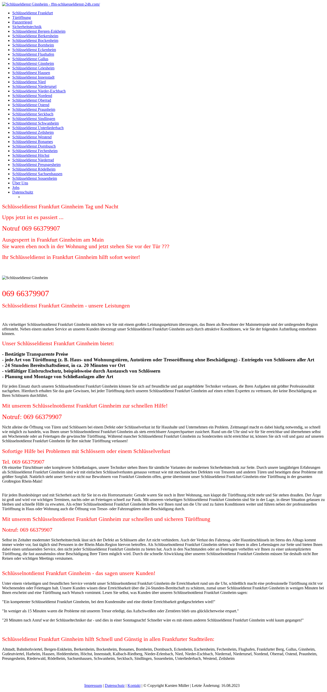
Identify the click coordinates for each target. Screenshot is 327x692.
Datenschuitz (22, 192)
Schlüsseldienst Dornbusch (34, 146)
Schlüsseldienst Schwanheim (35, 123)
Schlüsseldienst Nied (29, 82)
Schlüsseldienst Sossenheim (34, 178)
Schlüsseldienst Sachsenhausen (37, 174)
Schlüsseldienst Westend (32, 137)
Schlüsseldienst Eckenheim (34, 49)
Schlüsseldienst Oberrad (31, 100)
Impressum (93, 685)
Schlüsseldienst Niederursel (34, 86)
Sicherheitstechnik (27, 27)
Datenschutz (115, 685)
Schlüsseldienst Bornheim (33, 45)
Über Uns (20, 183)
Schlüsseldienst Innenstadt (33, 77)
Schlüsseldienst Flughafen (33, 54)
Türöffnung (21, 17)
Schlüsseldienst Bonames (32, 141)
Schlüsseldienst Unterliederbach (38, 128)
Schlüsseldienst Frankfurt (32, 13)
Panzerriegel (22, 22)
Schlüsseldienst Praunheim (33, 109)
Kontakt (134, 685)
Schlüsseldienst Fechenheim (34, 151)
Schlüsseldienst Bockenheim (35, 40)
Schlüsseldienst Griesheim (33, 68)
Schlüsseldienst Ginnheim (33, 63)
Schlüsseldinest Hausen (31, 72)
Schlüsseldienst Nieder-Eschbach (39, 91)
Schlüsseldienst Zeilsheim (33, 132)
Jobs (15, 187)
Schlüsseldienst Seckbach (32, 114)
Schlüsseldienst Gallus (30, 59)
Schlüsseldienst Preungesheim (36, 164)
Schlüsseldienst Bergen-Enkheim (38, 31)
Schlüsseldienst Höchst (30, 155)
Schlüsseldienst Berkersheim (35, 36)
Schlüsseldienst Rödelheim (33, 169)
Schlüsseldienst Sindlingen (33, 118)
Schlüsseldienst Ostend (30, 105)
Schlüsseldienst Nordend (32, 95)
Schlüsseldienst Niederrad (33, 160)
